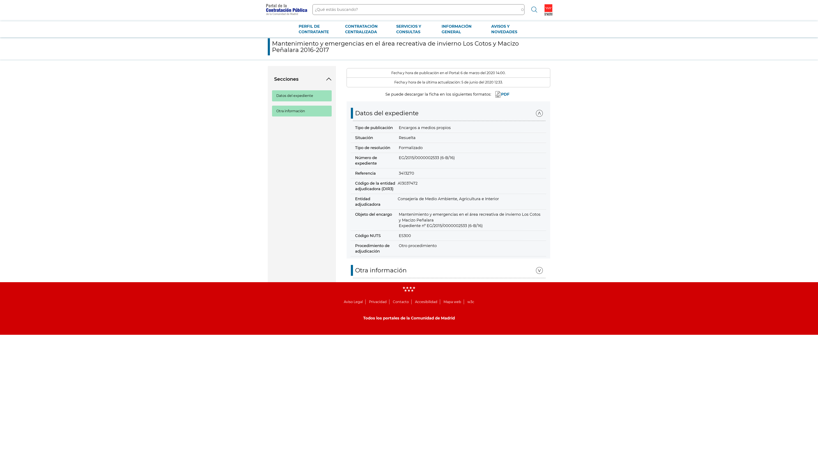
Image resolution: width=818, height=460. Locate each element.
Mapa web (452, 302)
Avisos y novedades (504, 29)
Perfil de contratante (314, 29)
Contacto (401, 302)
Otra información (290, 111)
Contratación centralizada (361, 29)
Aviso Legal (353, 302)
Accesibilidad (426, 302)
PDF (505, 94)
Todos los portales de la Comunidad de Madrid (409, 318)
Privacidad (378, 302)
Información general (457, 29)
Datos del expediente (294, 96)
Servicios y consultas (408, 29)
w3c (470, 302)
